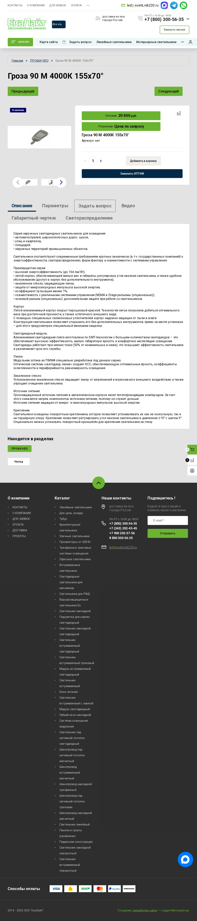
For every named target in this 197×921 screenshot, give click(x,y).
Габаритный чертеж (34, 218)
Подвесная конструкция (76, 842)
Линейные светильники (114, 42)
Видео (128, 205)
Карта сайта (49, 42)
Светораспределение (89, 218)
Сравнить (179, 113)
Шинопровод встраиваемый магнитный (69, 772)
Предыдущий (23, 91)
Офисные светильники (75, 559)
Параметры (55, 205)
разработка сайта (145, 910)
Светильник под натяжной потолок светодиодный (72, 737)
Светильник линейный (74, 824)
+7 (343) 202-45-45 (123, 528)
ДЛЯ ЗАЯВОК (57, 5)
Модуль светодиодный (74, 709)
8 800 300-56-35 (121, 538)
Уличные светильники (74, 536)
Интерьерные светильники (156, 42)
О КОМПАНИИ (36, 5)
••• (87, 5)
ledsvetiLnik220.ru (143, 5)
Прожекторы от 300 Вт (75, 542)
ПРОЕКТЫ (19, 536)
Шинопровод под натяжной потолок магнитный (72, 755)
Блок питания (68, 692)
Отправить (167, 533)
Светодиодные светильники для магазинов (70, 582)
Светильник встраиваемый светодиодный (69, 645)
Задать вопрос (80, 42)
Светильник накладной (75, 611)
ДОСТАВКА (20, 530)
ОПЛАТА (76, 5)
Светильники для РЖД (74, 594)
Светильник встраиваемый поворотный (69, 864)
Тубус (63, 519)
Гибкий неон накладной (75, 715)
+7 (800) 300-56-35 (164, 19)
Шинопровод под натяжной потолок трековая (72, 801)
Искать (57, 24)
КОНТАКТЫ (15, 5)
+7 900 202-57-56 (122, 533)
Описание (22, 205)
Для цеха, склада (71, 513)
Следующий (168, 91)
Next (61, 182)
